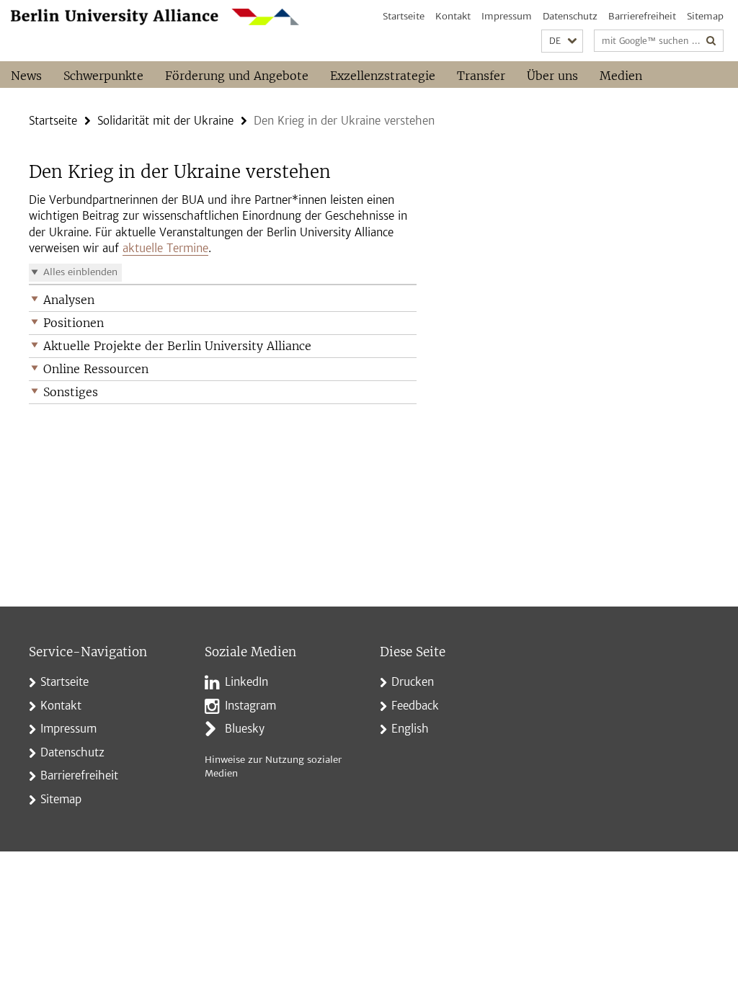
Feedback (415, 705)
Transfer (481, 75)
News (26, 75)
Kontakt (453, 16)
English (410, 728)
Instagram (250, 705)
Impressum (506, 16)
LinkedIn (246, 682)
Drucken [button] (412, 682)
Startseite (403, 16)
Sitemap (705, 16)
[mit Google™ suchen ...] (711, 40)
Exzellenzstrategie (382, 75)
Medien (621, 75)
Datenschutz (570, 16)
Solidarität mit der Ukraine (165, 121)
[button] (562, 41)
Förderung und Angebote (236, 75)
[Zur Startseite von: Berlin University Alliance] (155, 17)
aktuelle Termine (165, 248)
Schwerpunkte (103, 75)
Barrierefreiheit (642, 16)
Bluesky (244, 728)
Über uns (552, 75)
